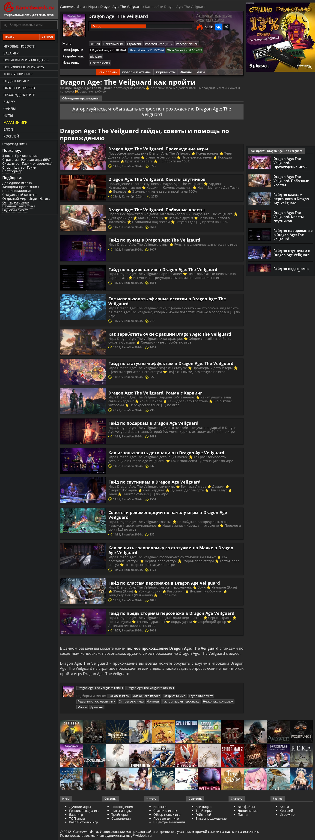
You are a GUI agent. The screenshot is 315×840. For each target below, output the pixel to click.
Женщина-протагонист (20, 187)
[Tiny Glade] (232, 779)
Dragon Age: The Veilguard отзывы (150, 688)
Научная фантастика (18, 206)
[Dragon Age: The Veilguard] (71, 756)
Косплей (11, 136)
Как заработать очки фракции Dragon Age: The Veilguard (169, 334)
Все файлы (246, 806)
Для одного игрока (17, 183)
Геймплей (203, 814)
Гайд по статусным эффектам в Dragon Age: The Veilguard (170, 363)
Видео (9, 101)
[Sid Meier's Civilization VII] (209, 756)
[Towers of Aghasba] (278, 779)
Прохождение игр (19, 95)
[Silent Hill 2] (117, 756)
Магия (82, 707)
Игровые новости (19, 46)
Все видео (203, 806)
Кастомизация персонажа (180, 701)
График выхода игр (84, 810)
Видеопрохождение (211, 818)
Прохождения (122, 806)
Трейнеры (119, 814)
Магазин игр (15, 122)
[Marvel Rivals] (186, 779)
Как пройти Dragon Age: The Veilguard (276, 151)
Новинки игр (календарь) (25, 60)
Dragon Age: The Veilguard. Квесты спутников (157, 179)
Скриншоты (165, 72)
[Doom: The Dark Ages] (255, 756)
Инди (33, 198)
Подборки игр (16, 81)
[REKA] (301, 756)
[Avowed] (278, 732)
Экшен (7, 155)
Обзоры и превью (19, 88)
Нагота (44, 198)
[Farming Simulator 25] (209, 732)
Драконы (96, 707)
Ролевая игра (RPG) (36, 159)
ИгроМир (287, 814)
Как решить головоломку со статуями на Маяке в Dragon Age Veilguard (170, 550)
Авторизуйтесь (89, 109)
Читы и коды (121, 810)
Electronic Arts (100, 63)
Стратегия (10, 159)
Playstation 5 (138, 50)
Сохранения (121, 818)
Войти (29, 37)
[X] (226, 27)
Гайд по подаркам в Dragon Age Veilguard (153, 423)
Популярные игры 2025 (23, 67)
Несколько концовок (218, 701)
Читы (8, 115)
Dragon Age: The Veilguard (121, 6)
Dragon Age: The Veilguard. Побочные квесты (156, 209)
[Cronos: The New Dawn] (94, 779)
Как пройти (108, 72)
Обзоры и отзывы (136, 72)
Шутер (19, 167)
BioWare (96, 56)
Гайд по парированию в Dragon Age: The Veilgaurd (162, 269)
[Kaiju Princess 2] (255, 779)
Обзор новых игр (167, 814)
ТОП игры (77, 818)
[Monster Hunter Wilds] (71, 779)
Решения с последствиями (96, 701)
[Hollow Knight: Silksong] (186, 756)
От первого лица (15, 202)
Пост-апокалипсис (16, 190)
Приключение (26, 155)
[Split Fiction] (186, 732)
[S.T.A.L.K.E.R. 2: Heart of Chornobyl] (71, 732)
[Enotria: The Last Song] (117, 779)
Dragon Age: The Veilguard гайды (100, 688)
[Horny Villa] (140, 779)
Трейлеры (204, 810)
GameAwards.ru (72, 6)
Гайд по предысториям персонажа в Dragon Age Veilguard (171, 613)
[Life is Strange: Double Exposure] (278, 756)
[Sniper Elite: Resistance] (140, 756)
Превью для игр (166, 818)
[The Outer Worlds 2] (163, 779)
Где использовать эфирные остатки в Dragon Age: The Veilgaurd (167, 301)
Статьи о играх (165, 810)
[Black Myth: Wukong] (94, 732)
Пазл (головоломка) (37, 163)
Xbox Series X (176, 50)
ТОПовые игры (119, 696)
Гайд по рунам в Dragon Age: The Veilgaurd (154, 240)
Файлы (9, 108)
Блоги (9, 129)
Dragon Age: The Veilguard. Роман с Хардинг (155, 393)
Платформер (12, 171)
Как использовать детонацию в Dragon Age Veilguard (166, 452)
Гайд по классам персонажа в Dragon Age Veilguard (164, 583)
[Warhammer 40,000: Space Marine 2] (163, 756)
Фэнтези (153, 701)
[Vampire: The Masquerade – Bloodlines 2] (94, 756)
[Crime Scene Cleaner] (140, 732)
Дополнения (248, 810)
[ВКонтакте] (218, 27)
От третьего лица (131, 701)
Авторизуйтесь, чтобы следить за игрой (214, 17)
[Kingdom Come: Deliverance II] (117, 732)
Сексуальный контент (19, 194)
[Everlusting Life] (301, 779)
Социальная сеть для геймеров (29, 15)
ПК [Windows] (99, 50)
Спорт (7, 167)
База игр (10, 53)
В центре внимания (169, 822)
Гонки (31, 167)
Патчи (243, 814)
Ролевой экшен (187, 44)
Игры (92, 6)
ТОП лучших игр (17, 74)
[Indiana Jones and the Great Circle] (163, 732)
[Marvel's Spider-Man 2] (232, 756)
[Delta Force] (255, 732)
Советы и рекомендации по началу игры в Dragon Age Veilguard (167, 515)
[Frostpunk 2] (301, 732)
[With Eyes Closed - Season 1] (209, 779)
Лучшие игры (80, 806)
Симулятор (11, 163)
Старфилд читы (14, 144)
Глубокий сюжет (15, 210)
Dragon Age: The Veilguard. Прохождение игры (158, 149)
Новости (159, 806)
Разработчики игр (83, 822)
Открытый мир (14, 198)
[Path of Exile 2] (232, 732)
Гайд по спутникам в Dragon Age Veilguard (154, 482)
